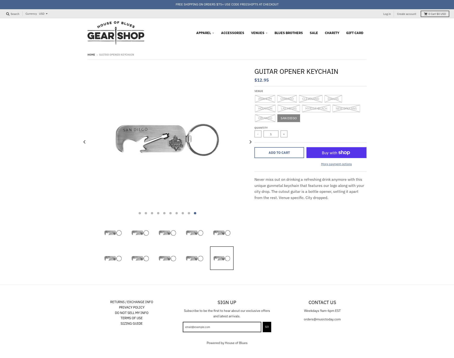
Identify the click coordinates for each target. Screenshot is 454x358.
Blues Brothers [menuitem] (289, 33)
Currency (31, 13)
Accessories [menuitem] (232, 33)
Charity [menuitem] (332, 33)
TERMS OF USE (132, 318)
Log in (387, 14)
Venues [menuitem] (257, 33)
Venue (258, 91)
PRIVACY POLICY (131, 307)
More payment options (336, 164)
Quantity (261, 127)
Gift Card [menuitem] (354, 33)
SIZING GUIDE (132, 323)
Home (91, 54)
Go (267, 326)
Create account (406, 14)
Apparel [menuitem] (203, 33)
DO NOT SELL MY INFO (131, 313)
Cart (437, 14)
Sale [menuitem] (314, 33)
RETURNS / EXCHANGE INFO (131, 302)
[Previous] (84, 142)
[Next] (250, 142)
